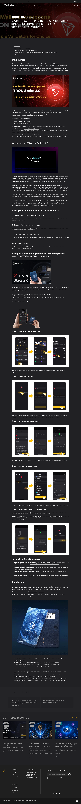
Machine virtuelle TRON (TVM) (35, 203)
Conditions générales (17, 776)
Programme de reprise (31, 777)
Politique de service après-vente (30, 775)
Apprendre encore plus (31, 576)
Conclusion (17, 54)
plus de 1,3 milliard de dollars (31, 129)
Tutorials (6, 725)
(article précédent (30, 289)
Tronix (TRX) (23, 178)
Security (32, 723)
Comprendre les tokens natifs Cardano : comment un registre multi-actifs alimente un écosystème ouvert (66, 745)
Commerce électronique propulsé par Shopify (28, 800)
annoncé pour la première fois (27, 200)
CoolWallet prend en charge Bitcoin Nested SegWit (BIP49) (53, 701)
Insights (6, 723)
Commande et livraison (31, 772)
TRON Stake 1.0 (16, 194)
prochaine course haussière (59, 130)
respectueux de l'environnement (30, 192)
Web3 (23, 17)
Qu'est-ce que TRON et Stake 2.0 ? (22, 48)
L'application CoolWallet (20, 678)
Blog (13, 774)
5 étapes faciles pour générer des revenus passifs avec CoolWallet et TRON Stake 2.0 (35, 52)
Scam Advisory (29, 779)
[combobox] (75, 1)
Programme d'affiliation (17, 792)
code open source (20, 662)
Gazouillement (33, 591)
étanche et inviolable (28, 669)
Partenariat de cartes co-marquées (17, 790)
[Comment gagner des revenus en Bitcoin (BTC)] (14, 730)
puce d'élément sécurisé (28, 658)
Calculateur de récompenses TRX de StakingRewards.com (44, 564)
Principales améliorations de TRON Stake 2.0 (25, 50)
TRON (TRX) (54, 65)
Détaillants (14, 787)
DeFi (33, 190)
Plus (3, 754)
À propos (14, 772)
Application (18, 65)
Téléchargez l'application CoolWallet (21, 301)
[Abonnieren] (69, 774)
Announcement (15, 17)
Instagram (41, 591)
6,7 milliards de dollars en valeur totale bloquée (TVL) (53, 188)
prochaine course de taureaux (20, 596)
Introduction (17, 46)
